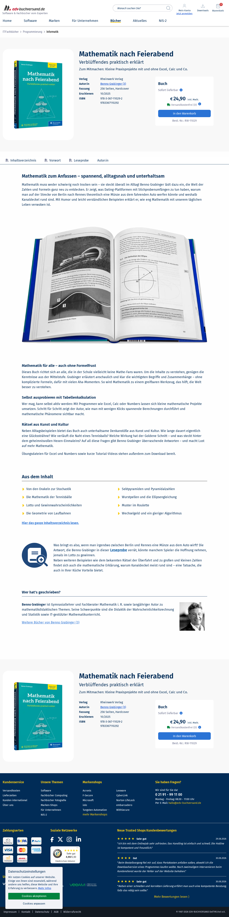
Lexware (121, 790)
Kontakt (25, 911)
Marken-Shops (49, 805)
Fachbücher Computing (54, 795)
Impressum (10, 911)
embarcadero (124, 805)
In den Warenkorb (184, 113)
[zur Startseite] (24, 10)
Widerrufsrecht (72, 911)
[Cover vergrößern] (38, 94)
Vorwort (55, 160)
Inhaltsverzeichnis (23, 160)
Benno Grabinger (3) (113, 83)
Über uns (8, 805)
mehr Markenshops (95, 814)
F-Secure (88, 795)
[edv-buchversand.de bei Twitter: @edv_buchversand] (60, 840)
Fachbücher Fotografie (53, 800)
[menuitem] (13, 32)
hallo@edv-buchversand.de (185, 802)
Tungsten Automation (95, 809)
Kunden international (15, 800)
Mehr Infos (44, 888)
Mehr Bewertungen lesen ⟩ (171, 896)
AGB (56, 911)
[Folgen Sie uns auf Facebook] (52, 840)
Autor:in (102, 160)
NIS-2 (44, 814)
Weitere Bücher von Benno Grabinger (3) (50, 622)
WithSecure (123, 809)
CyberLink (122, 795)
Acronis (87, 790)
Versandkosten (11, 790)
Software (46, 790)
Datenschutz (42, 911)
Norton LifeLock (125, 800)
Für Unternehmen (51, 809)
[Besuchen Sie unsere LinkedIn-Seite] (79, 840)
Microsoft (88, 800)
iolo (85, 805)
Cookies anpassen (34, 903)
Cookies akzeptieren (34, 896)
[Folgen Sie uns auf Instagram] (70, 840)
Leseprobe (81, 160)
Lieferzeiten (9, 795)
